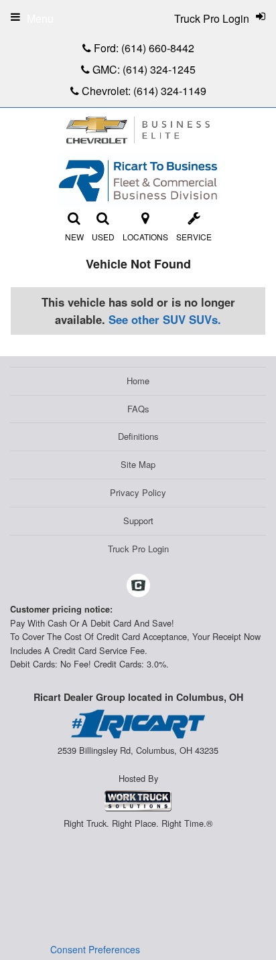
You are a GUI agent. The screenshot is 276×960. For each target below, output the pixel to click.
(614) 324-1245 (159, 69)
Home (138, 380)
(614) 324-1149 (169, 90)
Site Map (138, 464)
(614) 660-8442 (157, 48)
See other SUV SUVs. (165, 319)
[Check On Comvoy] (138, 586)
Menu (40, 18)
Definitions (138, 436)
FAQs (138, 408)
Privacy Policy (138, 492)
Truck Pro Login (138, 548)
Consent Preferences (95, 949)
